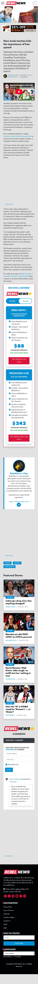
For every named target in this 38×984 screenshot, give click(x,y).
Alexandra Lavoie (11, 640)
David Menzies (10, 715)
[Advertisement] (19, 183)
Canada (7, 563)
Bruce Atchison (15, 779)
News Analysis (9, 566)
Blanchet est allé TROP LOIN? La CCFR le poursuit (19, 635)
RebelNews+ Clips (13, 75)
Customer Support (8, 917)
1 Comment (23, 77)
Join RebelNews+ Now (19, 360)
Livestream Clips (10, 679)
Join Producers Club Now (19, 438)
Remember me (13, 764)
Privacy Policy (7, 907)
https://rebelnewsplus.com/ (19, 501)
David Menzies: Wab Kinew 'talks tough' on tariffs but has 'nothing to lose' (18, 671)
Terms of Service (8, 910)
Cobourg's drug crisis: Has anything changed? (19, 602)
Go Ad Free (9, 204)
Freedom (17, 563)
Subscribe (6, 914)
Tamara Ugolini (10, 607)
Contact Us (6, 921)
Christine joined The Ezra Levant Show (17, 136)
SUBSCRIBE (10, 749)
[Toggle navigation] (2, 3)
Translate (18, 956)
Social (5, 924)
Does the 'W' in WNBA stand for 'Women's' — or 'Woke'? (18, 709)
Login (5, 928)
